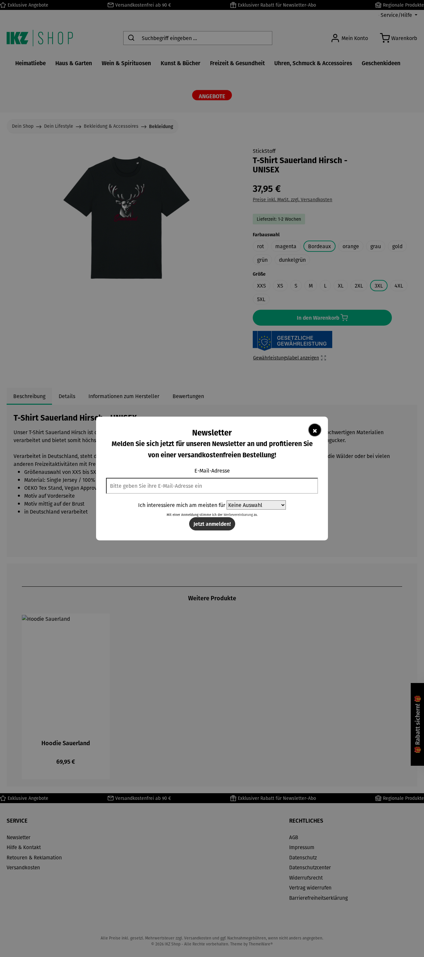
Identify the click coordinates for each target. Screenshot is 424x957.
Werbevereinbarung (238, 514)
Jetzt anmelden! (212, 524)
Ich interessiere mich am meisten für (181, 505)
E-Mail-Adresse (212, 471)
